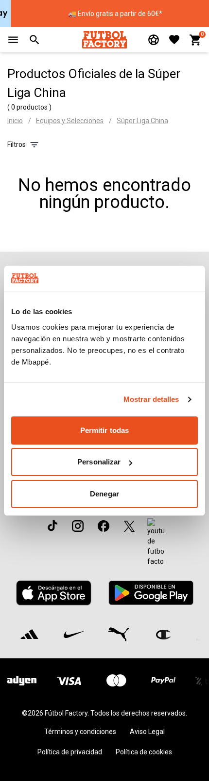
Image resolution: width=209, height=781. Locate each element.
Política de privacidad (69, 752)
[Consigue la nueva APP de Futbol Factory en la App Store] (54, 593)
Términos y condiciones (80, 731)
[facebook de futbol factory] (103, 526)
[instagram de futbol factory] (78, 526)
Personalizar (99, 462)
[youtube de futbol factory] (155, 542)
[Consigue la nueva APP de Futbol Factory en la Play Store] (150, 593)
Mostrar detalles (151, 399)
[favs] (174, 39)
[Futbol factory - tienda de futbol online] (104, 39)
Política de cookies (144, 752)
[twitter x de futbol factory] (129, 526)
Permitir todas (104, 430)
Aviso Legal (147, 731)
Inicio (15, 121)
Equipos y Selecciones (70, 121)
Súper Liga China (142, 121)
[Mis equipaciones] (153, 39)
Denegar (104, 494)
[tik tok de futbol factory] (52, 525)
